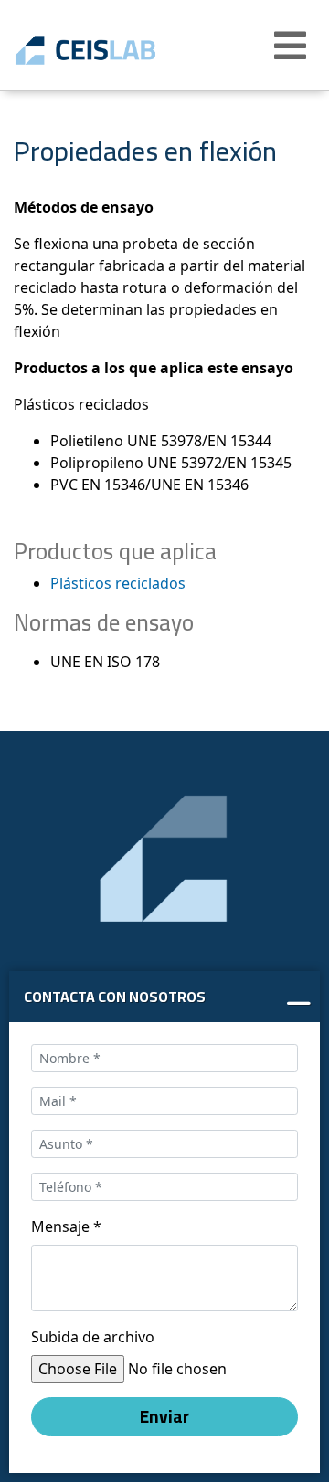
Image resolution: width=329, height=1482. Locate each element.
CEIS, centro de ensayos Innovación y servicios (112, 50)
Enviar (164, 1416)
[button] (292, 45)
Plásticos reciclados (118, 583)
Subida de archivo (92, 1337)
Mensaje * (66, 1226)
